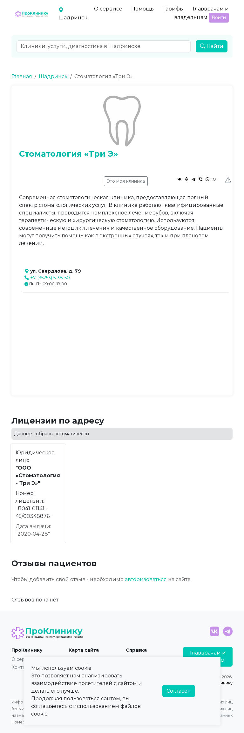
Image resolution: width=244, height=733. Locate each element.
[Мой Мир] (214, 179)
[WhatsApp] (207, 179)
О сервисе (108, 9)
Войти (219, 17)
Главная (21, 76)
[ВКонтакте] (179, 179)
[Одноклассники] (186, 179)
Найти (214, 46)
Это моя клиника (126, 181)
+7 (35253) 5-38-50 (50, 278)
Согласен (178, 691)
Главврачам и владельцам (201, 13)
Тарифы (173, 9)
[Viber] (200, 179)
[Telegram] (193, 179)
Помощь (142, 9)
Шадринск (53, 76)
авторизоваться (146, 579)
